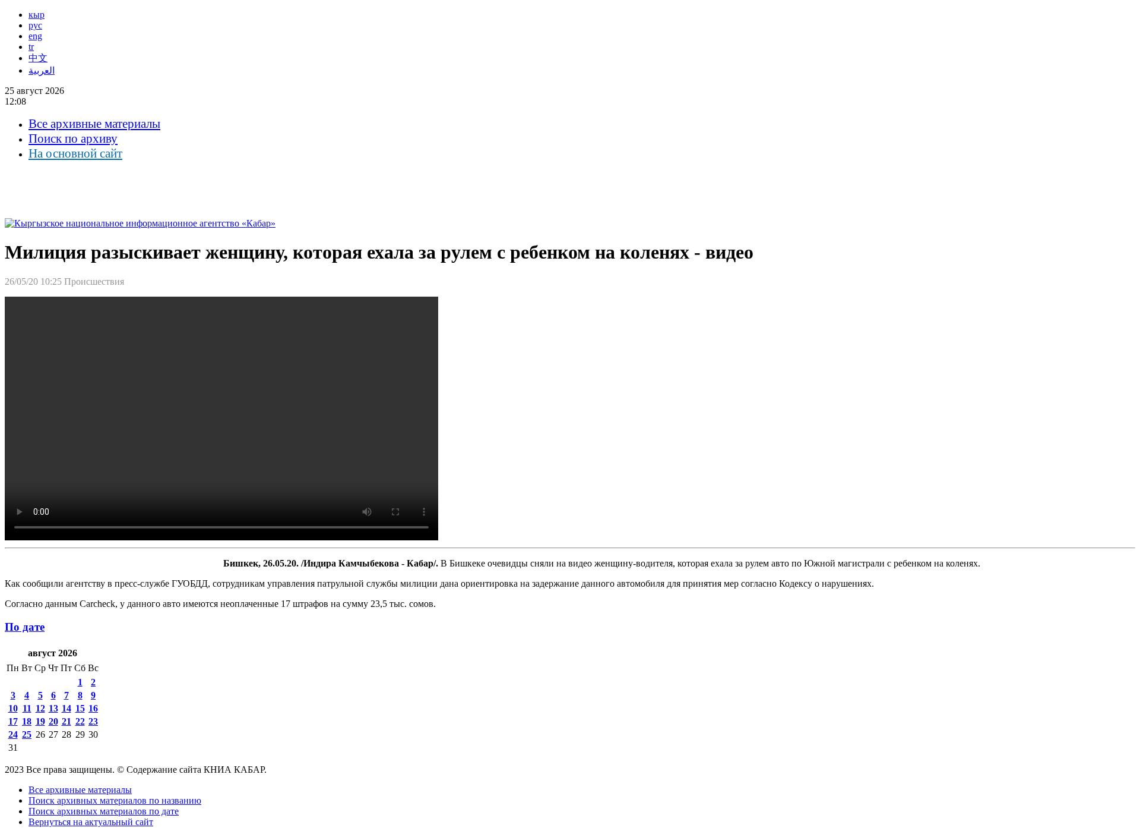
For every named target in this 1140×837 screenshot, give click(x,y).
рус (35, 25)
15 (80, 708)
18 (26, 721)
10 (13, 708)
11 (27, 708)
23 (93, 721)
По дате (25, 627)
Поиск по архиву (73, 138)
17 (13, 721)
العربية (41, 70)
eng (35, 36)
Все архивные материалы (94, 124)
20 (53, 721)
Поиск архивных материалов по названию (114, 800)
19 (40, 721)
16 (93, 708)
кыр (36, 15)
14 (66, 708)
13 (53, 708)
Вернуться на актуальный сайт (90, 822)
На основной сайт (75, 153)
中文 (38, 58)
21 (66, 721)
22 (80, 721)
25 (26, 734)
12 (40, 708)
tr (31, 47)
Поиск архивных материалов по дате (103, 811)
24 (13, 734)
